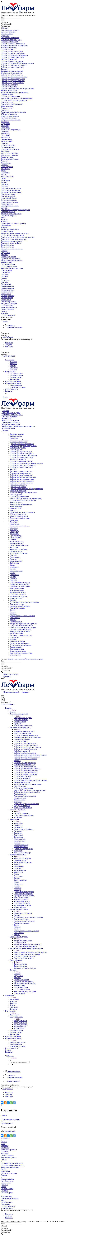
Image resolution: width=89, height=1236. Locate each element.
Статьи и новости (7, 1155)
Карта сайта (5, 1171)
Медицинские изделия (22, 858)
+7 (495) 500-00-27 (8, 315)
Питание (17, 974)
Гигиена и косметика (21, 813)
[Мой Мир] (8, 1102)
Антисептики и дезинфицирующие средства (30, 952)
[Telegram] (14, 1102)
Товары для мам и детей (23, 940)
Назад (14, 710)
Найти (4, 1226)
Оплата (3, 1187)
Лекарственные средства (34, 659)
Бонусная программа (8, 1157)
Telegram (8, 345)
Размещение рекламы (9, 1150)
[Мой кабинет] (2, 694)
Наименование (6, 1196)
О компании (14, 999)
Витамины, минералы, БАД (24, 731)
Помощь (4, 1175)
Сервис (3, 1159)
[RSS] (1, 1105)
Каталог (13, 712)
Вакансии (4, 1153)
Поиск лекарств (7, 1193)
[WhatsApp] (11, 1102)
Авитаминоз (20, 659)
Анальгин (11, 659)
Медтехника (18, 823)
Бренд (3, 1200)
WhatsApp (9, 346)
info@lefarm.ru (7, 337)
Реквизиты (5, 1148)
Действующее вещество (9, 1198)
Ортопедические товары (23, 913)
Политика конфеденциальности (12, 1165)
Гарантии (4, 1191)
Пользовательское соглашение (12, 1163)
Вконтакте (9, 343)
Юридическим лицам (17, 1042)
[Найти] (2, 19)
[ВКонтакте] (2, 1102)
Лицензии (4, 1151)
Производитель (6, 1202)
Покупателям (14, 1015)
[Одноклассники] (5, 1102)
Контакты (4, 1146)
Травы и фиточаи (20, 964)
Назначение (5, 1204)
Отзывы (4, 1142)
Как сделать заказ (20, 1021)
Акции (3, 1169)
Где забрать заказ (7, 1181)
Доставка (4, 1185)
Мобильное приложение (10, 1167)
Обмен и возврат (7, 1189)
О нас (3, 1144)
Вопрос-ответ (6, 1183)
